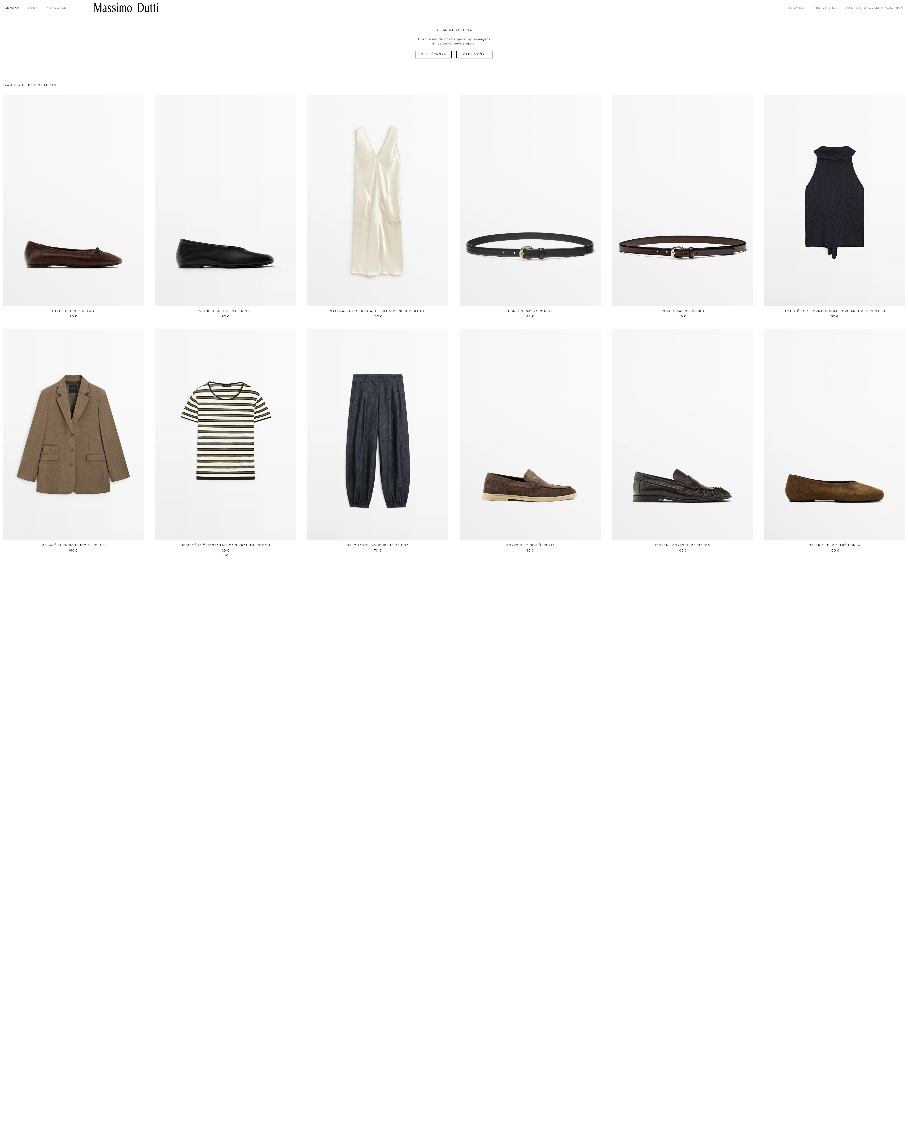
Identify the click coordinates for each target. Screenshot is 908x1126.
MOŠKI (33, 7)
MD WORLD (57, 7)
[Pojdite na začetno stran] (126, 7)
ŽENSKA (12, 7)
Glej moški (474, 54)
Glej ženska (433, 54)
